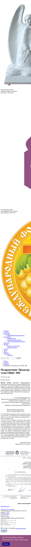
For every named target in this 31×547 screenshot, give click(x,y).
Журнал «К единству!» (13, 346)
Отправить (4, 531)
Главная (6, 331)
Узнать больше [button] (23, 539)
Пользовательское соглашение (8, 509)
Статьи (6, 349)
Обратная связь (5, 506)
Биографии (7, 334)
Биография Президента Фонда (15, 335)
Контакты (7, 353)
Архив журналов (12, 347)
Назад (5, 361)
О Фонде (6, 332)
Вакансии (10, 355)
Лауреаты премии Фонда (14, 340)
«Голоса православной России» (16, 341)
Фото (5, 350)
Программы (7, 337)
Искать (18, 358)
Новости (6, 343)
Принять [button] (5, 544)
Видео (6, 352)
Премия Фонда (11, 338)
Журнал (6, 344)
